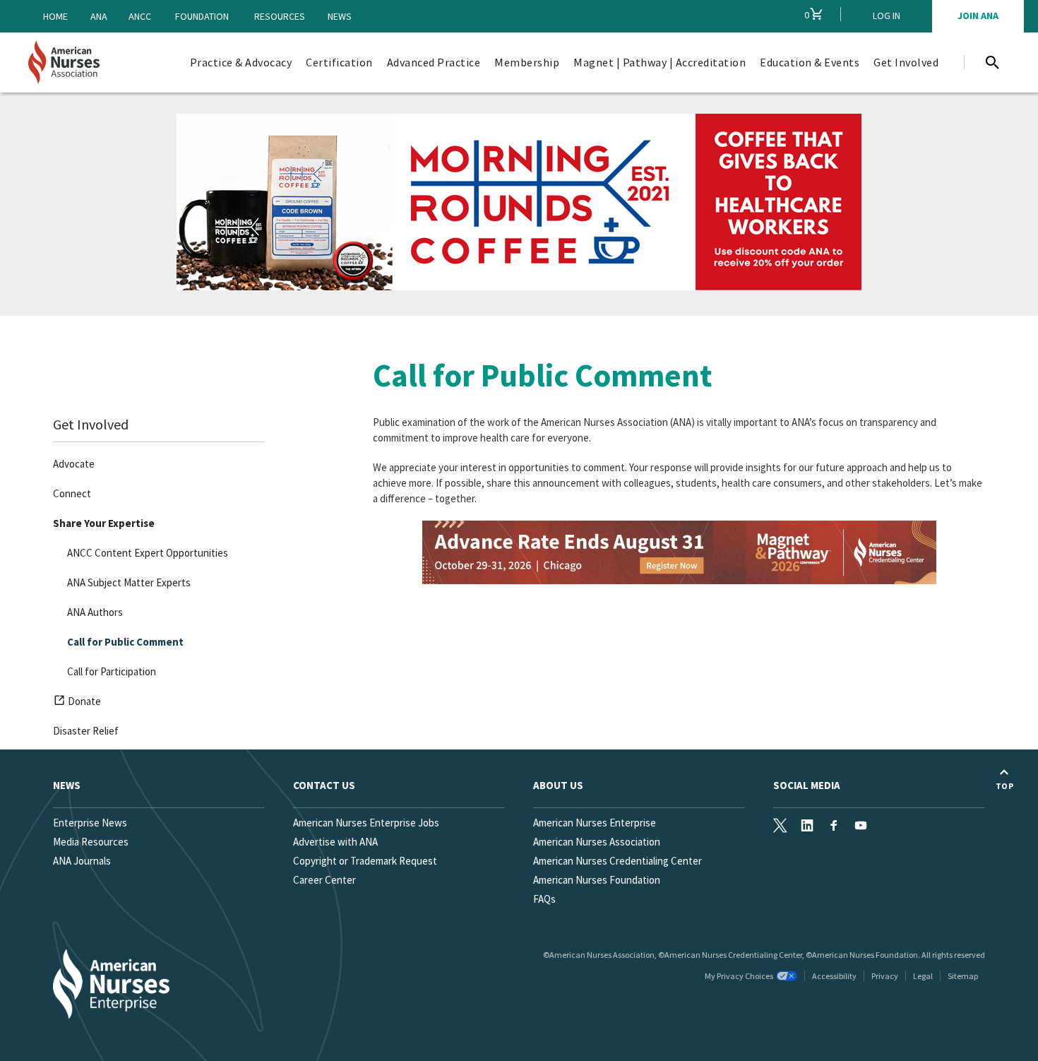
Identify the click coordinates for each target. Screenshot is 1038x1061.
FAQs (544, 899)
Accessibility (834, 976)
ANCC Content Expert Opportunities (147, 552)
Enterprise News (90, 822)
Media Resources (91, 841)
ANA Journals (82, 860)
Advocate (74, 463)
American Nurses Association (596, 841)
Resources (279, 16)
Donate (86, 703)
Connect (72, 493)
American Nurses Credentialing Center (617, 860)
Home (55, 16)
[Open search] (992, 62)
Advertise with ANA (335, 841)
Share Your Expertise (104, 523)
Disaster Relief (86, 730)
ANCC (140, 16)
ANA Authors (95, 612)
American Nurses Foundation (596, 880)
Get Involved (91, 424)
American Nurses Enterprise (594, 822)
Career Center (324, 880)
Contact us (324, 785)
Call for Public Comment (125, 641)
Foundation (202, 16)
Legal (923, 976)
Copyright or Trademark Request (365, 860)
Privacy (884, 976)
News (340, 16)
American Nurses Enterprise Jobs (366, 822)
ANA (98, 16)
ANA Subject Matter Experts (129, 582)
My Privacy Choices (739, 976)
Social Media (806, 785)
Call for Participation (111, 671)
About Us (558, 785)
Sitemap (963, 976)
